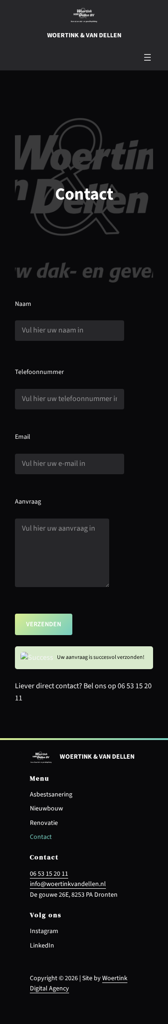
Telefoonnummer (39, 372)
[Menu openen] (147, 57)
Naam (23, 304)
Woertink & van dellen (84, 35)
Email (22, 437)
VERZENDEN (43, 624)
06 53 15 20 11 (49, 874)
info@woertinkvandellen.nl (68, 884)
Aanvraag (28, 501)
